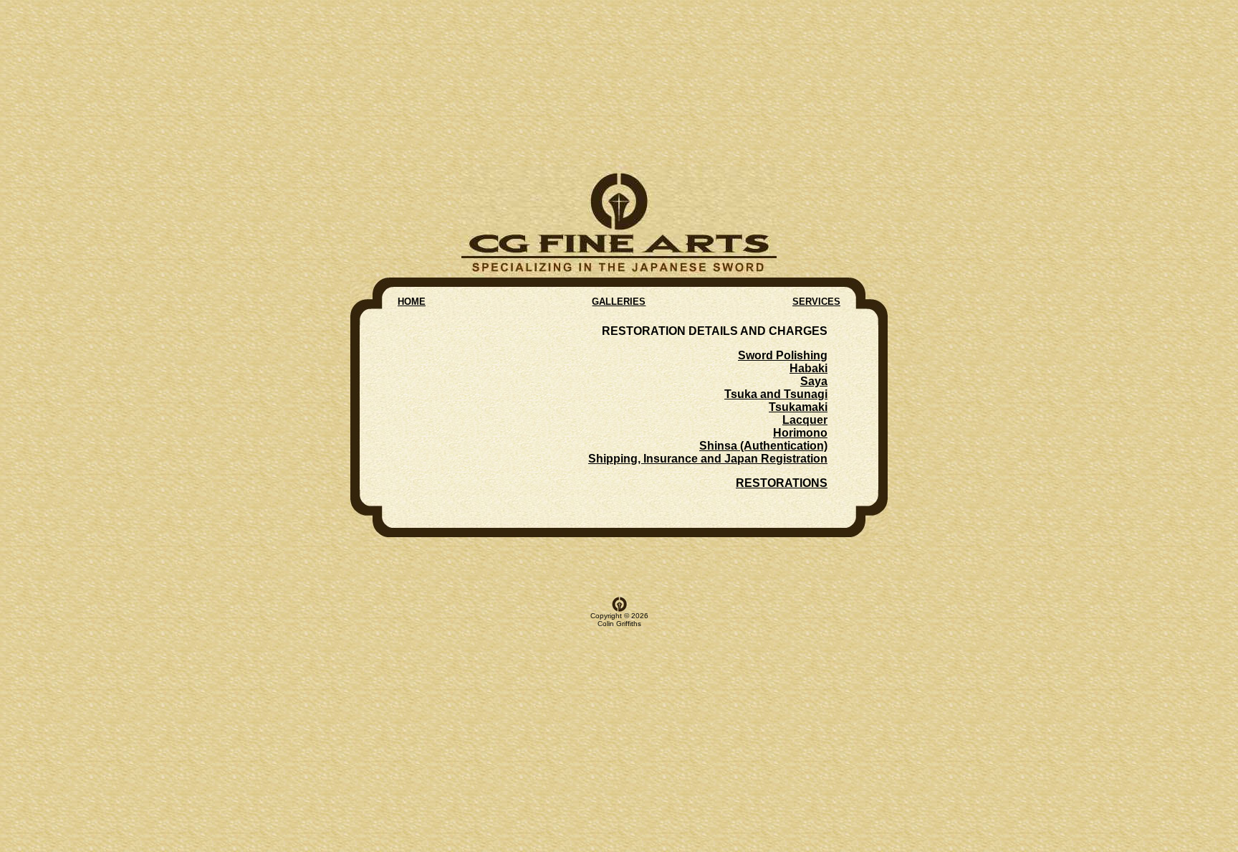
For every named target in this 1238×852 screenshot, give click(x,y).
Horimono (800, 433)
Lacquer (804, 420)
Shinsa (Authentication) (763, 446)
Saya (813, 381)
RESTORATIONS (781, 483)
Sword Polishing (782, 355)
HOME (412, 301)
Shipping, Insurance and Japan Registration (707, 459)
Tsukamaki (798, 407)
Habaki (808, 368)
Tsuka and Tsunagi (775, 394)
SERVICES (816, 301)
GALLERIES (619, 301)
